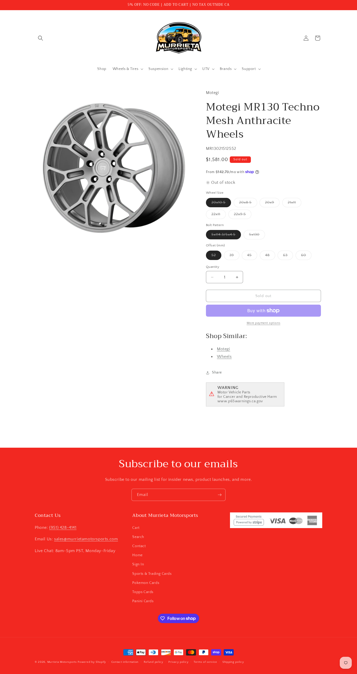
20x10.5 (221, 203)
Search (138, 537)
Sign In (138, 564)
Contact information (125, 661)
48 (270, 256)
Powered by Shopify (92, 662)
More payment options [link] (263, 323)
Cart (135, 527)
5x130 (257, 235)
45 (252, 256)
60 (306, 256)
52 (216, 256)
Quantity (212, 267)
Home (137, 555)
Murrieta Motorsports (62, 662)
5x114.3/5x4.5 (226, 235)
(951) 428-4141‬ (62, 527)
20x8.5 (248, 203)
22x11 (218, 215)
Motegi (223, 349)
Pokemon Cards (145, 583)
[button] (40, 38)
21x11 (294, 203)
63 (288, 256)
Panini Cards (142, 601)
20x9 (272, 203)
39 (234, 256)
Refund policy (153, 661)
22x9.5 (242, 215)
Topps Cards (142, 592)
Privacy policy (178, 661)
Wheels (224, 356)
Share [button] (217, 372)
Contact (139, 546)
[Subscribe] (219, 495)
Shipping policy (233, 661)
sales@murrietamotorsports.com (86, 539)
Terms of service (205, 661)
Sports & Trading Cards (151, 573)
